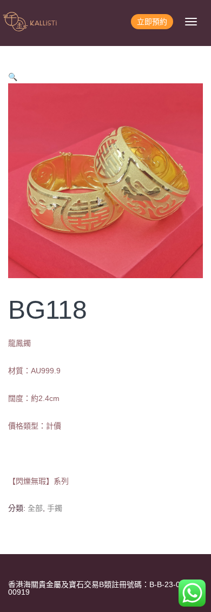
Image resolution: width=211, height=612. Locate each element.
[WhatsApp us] (192, 593)
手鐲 (54, 508)
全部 (35, 508)
